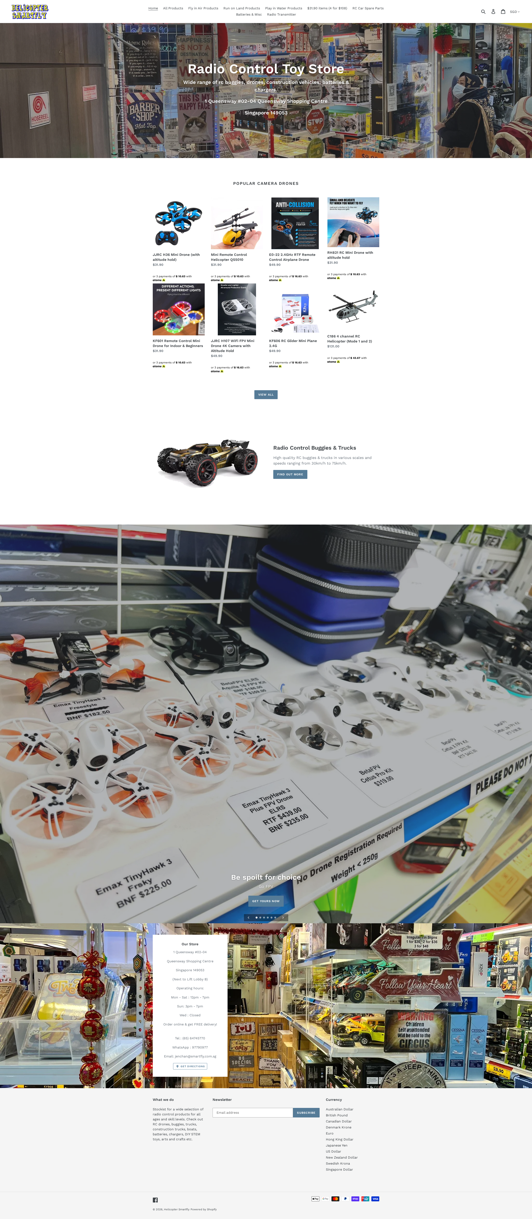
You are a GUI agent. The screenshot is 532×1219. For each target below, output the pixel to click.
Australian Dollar (339, 1109)
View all (266, 394)
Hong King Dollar (339, 1139)
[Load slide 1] (257, 918)
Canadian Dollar (339, 1121)
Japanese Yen (336, 1145)
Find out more (290, 474)
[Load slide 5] (272, 918)
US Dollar (333, 1151)
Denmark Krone (338, 1127)
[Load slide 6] (275, 918)
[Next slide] (283, 917)
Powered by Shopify (204, 1209)
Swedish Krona (338, 1163)
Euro (330, 1133)
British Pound (337, 1115)
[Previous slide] (248, 917)
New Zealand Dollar (342, 1157)
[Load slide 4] (268, 918)
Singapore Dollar (339, 1169)
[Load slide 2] (260, 918)
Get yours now (266, 901)
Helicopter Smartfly (177, 1209)
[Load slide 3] (264, 918)
